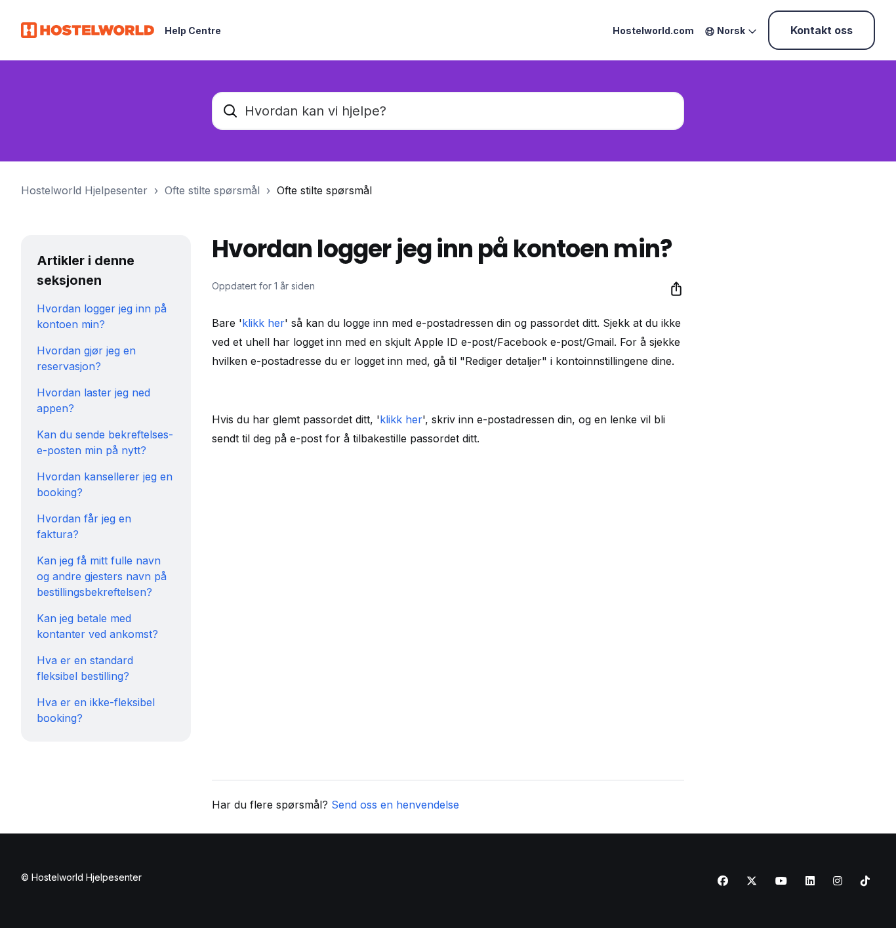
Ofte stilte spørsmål (212, 190)
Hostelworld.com (653, 30)
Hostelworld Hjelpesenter (84, 190)
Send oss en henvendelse (395, 804)
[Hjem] (87, 30)
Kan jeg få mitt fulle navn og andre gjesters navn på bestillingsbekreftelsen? (102, 576)
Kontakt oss (821, 30)
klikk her (263, 322)
